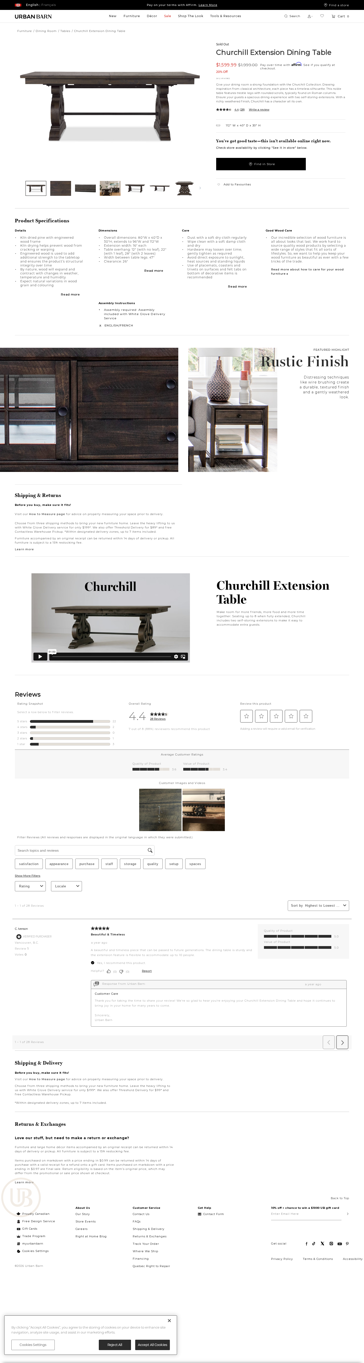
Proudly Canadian (36, 1214)
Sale (167, 16)
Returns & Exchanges (150, 1236)
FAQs (137, 1221)
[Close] (169, 1320)
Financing (141, 1258)
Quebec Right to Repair (151, 1266)
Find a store (339, 5)
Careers (82, 1229)
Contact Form (213, 1214)
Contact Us (141, 1214)
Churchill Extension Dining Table (274, 52)
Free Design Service (36, 1221)
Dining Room (46, 31)
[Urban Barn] (21, 1198)
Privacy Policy (282, 1259)
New (113, 16)
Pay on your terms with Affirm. (182, 5)
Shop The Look (190, 16)
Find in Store (264, 164)
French (126, 325)
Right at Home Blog (91, 1236)
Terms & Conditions (318, 1259)
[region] (90, 1335)
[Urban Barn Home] (33, 16)
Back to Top (340, 1198)
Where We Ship (145, 1251)
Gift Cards (29, 1228)
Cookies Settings (35, 1251)
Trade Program (34, 1236)
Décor (152, 16)
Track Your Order (146, 1244)
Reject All (114, 1345)
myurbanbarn (32, 1243)
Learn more (24, 549)
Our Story (83, 1214)
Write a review (259, 109)
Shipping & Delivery (148, 1229)
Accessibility (353, 1259)
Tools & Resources (225, 16)
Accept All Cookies (152, 1345)
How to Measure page (47, 514)
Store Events (86, 1221)
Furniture (132, 16)
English (111, 325)
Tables (65, 31)
